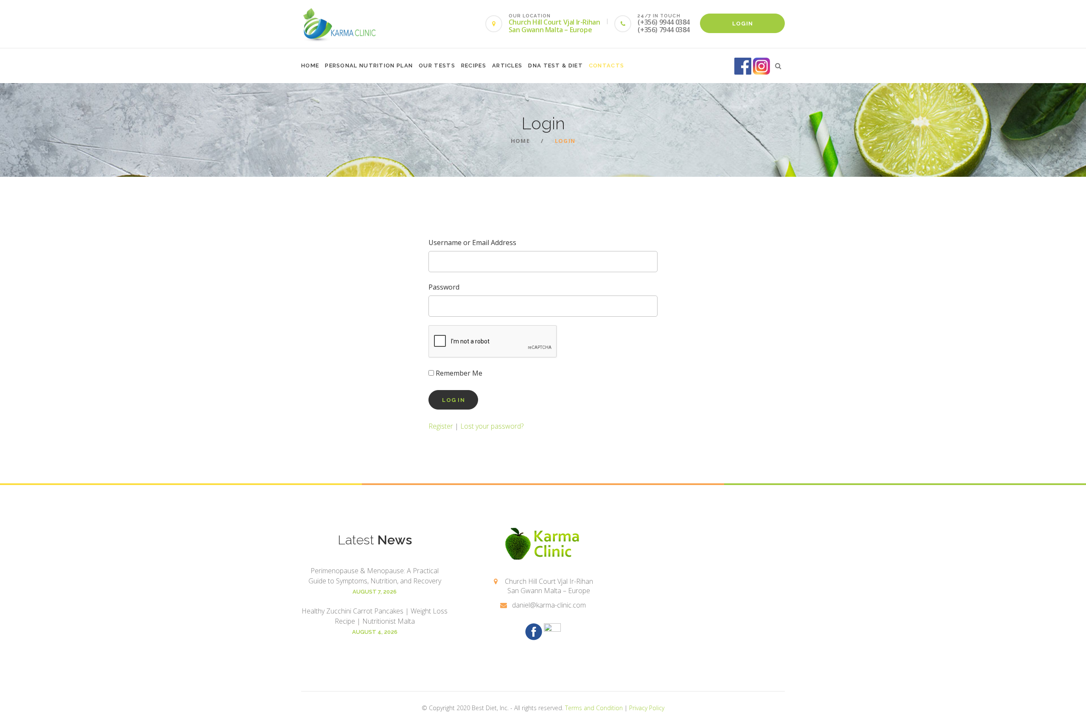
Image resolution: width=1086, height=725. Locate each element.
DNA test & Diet (555, 65)
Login (742, 23)
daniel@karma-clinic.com (549, 605)
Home (310, 65)
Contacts (606, 65)
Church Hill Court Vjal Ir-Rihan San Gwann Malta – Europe (554, 25)
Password (443, 287)
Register (440, 426)
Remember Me (458, 373)
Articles (507, 65)
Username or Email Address (472, 242)
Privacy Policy (646, 708)
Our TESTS (437, 65)
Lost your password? (491, 426)
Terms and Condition (594, 708)
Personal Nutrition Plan (369, 65)
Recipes (473, 65)
